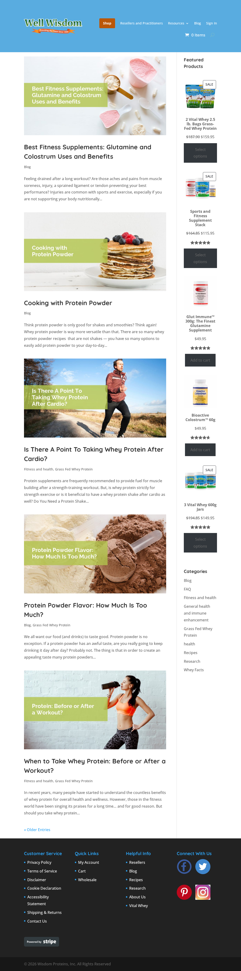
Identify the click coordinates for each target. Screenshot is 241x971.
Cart (82, 871)
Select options (200, 153)
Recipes (190, 652)
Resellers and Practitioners (141, 23)
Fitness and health (38, 469)
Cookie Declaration (44, 888)
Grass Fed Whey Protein (74, 469)
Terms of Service (42, 871)
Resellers (137, 862)
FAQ (187, 589)
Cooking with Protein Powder (68, 303)
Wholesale (87, 879)
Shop (107, 23)
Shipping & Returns (44, 912)
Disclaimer (36, 879)
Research (192, 661)
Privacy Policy (39, 862)
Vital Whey (138, 905)
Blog (197, 23)
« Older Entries (37, 829)
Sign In (211, 23)
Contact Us (37, 921)
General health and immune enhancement (197, 613)
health (189, 644)
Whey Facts (194, 669)
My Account (88, 862)
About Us (137, 897)
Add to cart (200, 360)
